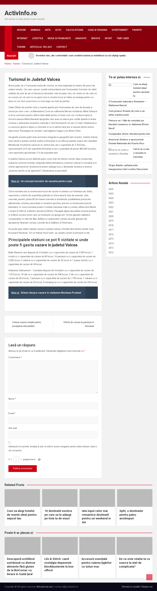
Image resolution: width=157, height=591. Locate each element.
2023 (111, 202)
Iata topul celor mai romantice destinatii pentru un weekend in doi (96, 516)
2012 (111, 252)
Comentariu (15, 357)
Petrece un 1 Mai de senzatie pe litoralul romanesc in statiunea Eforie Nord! (129, 124)
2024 (111, 198)
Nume (12, 398)
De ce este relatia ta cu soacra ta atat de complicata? (134, 562)
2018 (111, 225)
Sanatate (80, 38)
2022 (111, 207)
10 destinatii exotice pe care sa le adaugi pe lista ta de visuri (58, 514)
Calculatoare (74, 30)
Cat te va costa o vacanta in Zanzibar (141, 153)
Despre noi (147, 586)
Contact (61, 47)
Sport (108, 38)
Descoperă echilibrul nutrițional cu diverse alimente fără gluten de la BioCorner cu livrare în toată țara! (21, 566)
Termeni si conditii (131, 586)
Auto (58, 30)
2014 (111, 243)
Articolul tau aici (41, 47)
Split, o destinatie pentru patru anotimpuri (131, 514)
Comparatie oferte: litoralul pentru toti (129, 134)
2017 (111, 229)
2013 (111, 247)
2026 (111, 189)
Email (11, 413)
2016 (111, 234)
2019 (111, 220)
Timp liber (123, 38)
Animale (35, 30)
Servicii (95, 38)
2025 (111, 193)
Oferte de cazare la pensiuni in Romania (78, 324)
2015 (111, 238)
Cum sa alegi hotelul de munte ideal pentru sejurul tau (22, 514)
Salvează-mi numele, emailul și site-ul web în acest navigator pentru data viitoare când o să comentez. (52, 448)
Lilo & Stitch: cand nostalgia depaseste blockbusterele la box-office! (59, 564)
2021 (111, 211)
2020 (111, 216)
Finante (137, 30)
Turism (21, 47)
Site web (12, 428)
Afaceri (21, 30)
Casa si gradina (97, 30)
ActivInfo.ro (21, 13)
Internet (22, 38)
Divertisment (120, 30)
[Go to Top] (149, 577)
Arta (48, 30)
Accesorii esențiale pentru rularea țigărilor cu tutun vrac (97, 562)
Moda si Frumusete (59, 38)
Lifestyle (37, 38)
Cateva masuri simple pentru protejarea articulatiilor (26, 324)
